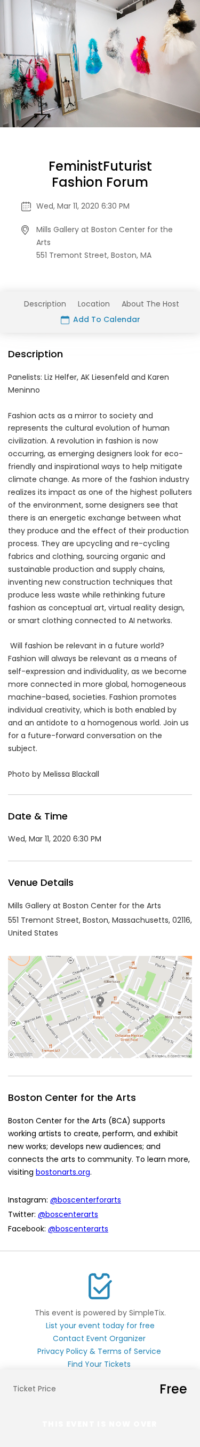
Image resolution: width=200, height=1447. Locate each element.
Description (45, 303)
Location (94, 303)
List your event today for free (100, 1325)
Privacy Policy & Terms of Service (99, 1351)
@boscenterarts (68, 1214)
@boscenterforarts (85, 1200)
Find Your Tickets (99, 1364)
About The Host (150, 303)
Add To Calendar (105, 319)
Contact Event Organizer (99, 1338)
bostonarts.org (63, 1172)
